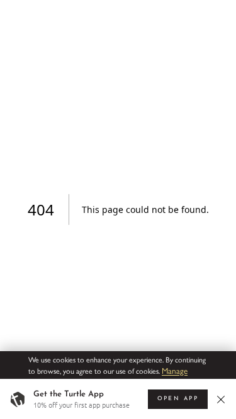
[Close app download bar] (222, 399)
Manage (175, 370)
